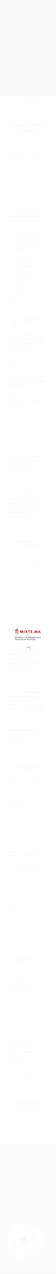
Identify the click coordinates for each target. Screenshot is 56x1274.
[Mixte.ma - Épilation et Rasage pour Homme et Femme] (28, 631)
